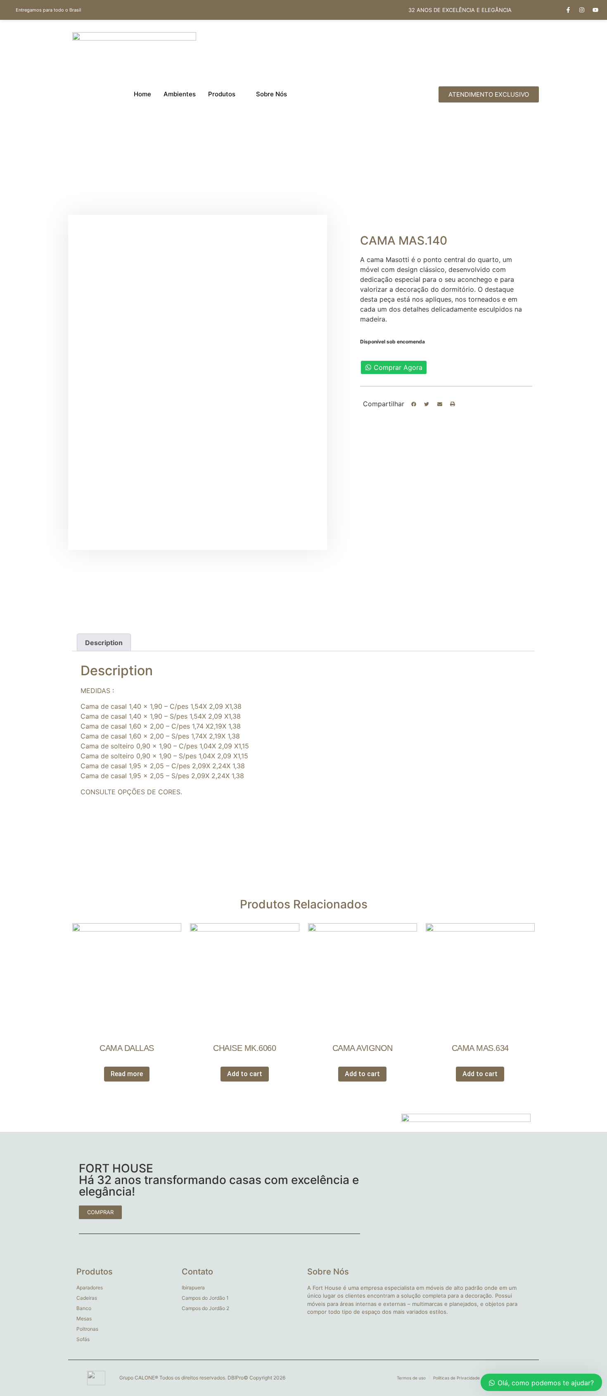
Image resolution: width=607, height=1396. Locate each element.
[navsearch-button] (397, 94)
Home (142, 94)
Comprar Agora (398, 367)
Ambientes (180, 94)
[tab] (104, 643)
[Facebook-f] (568, 10)
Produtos (221, 94)
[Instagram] (582, 10)
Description (104, 642)
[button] (413, 404)
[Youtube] (595, 10)
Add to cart (244, 1074)
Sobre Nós (271, 94)
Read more (127, 1074)
